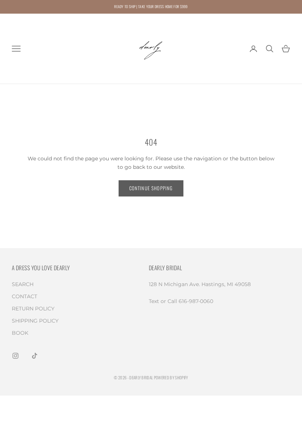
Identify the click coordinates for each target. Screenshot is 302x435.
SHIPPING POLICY (35, 320)
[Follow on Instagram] (15, 355)
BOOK (20, 333)
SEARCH (23, 284)
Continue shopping (151, 188)
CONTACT (24, 296)
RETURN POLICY (33, 308)
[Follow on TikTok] (34, 355)
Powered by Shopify (171, 377)
